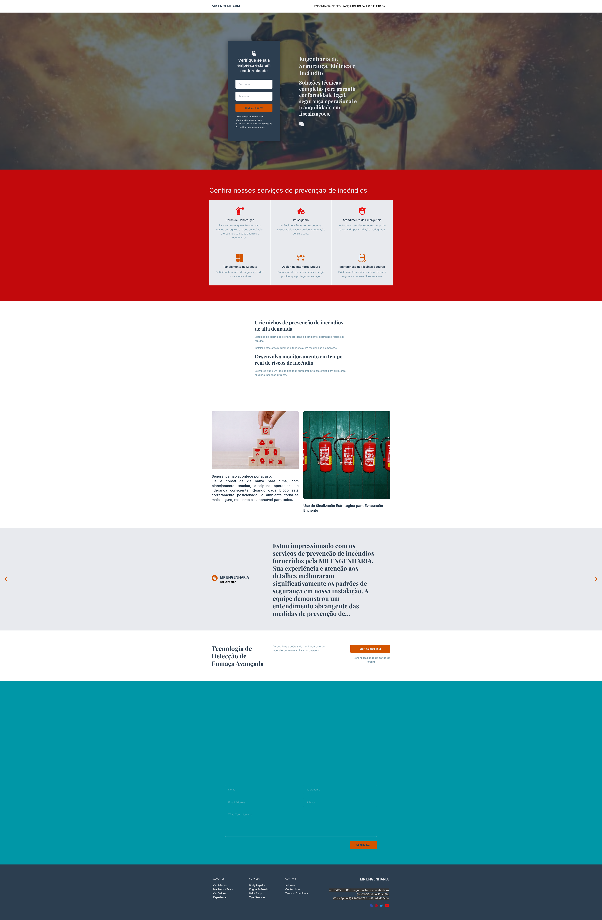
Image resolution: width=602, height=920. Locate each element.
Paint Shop (255, 893)
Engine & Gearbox (260, 889)
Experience (219, 897)
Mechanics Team (223, 889)
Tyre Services (257, 897)
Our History (220, 885)
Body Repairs (257, 885)
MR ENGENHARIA (226, 6)
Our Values (219, 893)
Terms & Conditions (297, 893)
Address (290, 885)
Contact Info (292, 889)
